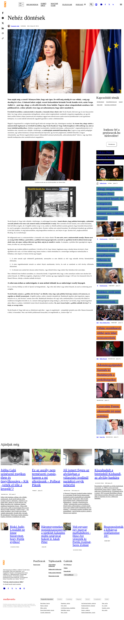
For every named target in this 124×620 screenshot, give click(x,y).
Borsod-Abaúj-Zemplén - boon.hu (47, 610)
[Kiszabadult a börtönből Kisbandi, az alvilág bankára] (109, 457)
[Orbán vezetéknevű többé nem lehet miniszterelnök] (109, 349)
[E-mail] (3, 33)
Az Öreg (110, 183)
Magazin (78, 599)
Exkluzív (44, 546)
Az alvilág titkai (99, 483)
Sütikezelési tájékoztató (55, 569)
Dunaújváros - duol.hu (65, 603)
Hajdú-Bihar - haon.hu (65, 610)
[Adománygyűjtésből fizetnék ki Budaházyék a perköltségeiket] (109, 391)
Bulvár (87, 599)
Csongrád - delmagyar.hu (45, 612)
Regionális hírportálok (47, 599)
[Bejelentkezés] (96, 4)
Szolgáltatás (97, 599)
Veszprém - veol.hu (106, 608)
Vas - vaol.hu (104, 605)
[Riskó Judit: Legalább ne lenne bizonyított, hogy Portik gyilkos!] (4, 526)
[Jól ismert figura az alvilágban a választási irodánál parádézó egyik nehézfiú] (77, 457)
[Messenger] (3, 18)
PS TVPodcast (68, 564)
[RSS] (113, 4)
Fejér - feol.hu (64, 605)
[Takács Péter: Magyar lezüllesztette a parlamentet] (109, 173)
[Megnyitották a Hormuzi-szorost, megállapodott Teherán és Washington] (109, 276)
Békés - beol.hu (43, 608)
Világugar (67, 4)
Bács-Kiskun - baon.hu (45, 603)
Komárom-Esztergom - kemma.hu (88, 605)
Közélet (60, 599)
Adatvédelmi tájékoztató (52, 565)
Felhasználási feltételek (55, 572)
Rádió (106, 599)
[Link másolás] (3, 38)
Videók (65, 568)
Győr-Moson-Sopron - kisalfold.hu (68, 608)
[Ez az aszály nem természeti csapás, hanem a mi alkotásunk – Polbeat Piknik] (46, 457)
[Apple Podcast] (24, 588)
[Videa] (101, 4)
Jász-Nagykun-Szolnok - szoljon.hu (88, 603)
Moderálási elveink (54, 576)
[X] (109, 4)
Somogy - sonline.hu (85, 610)
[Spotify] (20, 588)
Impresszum (36, 564)
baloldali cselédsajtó (110, 104)
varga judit (99, 104)
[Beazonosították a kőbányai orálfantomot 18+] (98, 526)
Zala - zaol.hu (104, 610)
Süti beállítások (68, 575)
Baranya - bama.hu (44, 605)
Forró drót (43, 4)
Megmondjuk (32, 4)
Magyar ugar (54, 4)
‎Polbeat (34, 490)
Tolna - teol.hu (105, 603)
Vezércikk (23, 26)
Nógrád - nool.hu (84, 608)
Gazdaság (69, 599)
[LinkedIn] (3, 28)
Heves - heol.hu (64, 612)
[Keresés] (91, 4)
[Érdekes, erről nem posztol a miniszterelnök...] (109, 313)
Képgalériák (67, 571)
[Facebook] (105, 4)
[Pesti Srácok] (10, 4)
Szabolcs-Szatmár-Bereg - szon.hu (88, 612)
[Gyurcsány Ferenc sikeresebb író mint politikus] (109, 427)
